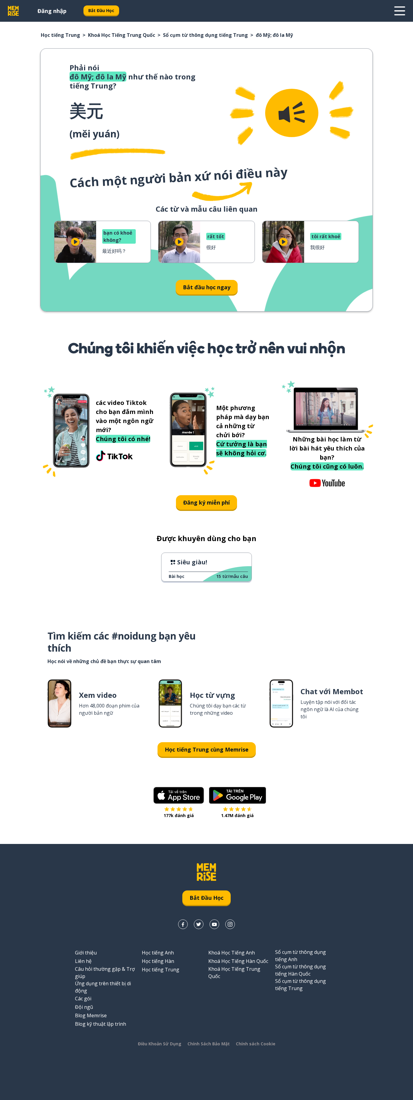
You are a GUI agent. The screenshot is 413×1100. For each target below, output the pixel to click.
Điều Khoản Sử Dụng (159, 1044)
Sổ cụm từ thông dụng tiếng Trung (205, 35)
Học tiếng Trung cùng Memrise (207, 749)
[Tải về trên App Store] (178, 795)
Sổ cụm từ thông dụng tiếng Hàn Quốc (300, 970)
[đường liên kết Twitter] (198, 924)
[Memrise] (13, 11)
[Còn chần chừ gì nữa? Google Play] (237, 795)
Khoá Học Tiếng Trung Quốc (121, 35)
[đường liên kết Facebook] (183, 924)
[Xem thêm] (399, 11)
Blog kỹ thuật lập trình (100, 1024)
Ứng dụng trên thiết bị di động (103, 987)
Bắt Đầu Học (101, 10)
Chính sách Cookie (255, 1044)
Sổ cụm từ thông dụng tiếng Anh (300, 956)
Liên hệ (83, 961)
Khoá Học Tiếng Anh (231, 952)
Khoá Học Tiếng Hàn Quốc (238, 961)
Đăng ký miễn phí (206, 502)
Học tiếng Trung (60, 35)
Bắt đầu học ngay (206, 287)
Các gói (83, 998)
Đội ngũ (84, 1007)
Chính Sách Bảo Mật (208, 1044)
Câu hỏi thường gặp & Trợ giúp (105, 973)
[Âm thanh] (291, 113)
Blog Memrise (91, 1015)
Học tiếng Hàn (158, 961)
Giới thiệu (86, 952)
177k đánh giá (179, 815)
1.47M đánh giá (237, 815)
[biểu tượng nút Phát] (75, 242)
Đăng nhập (52, 10)
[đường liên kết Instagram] (230, 924)
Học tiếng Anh (158, 952)
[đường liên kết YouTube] (214, 924)
